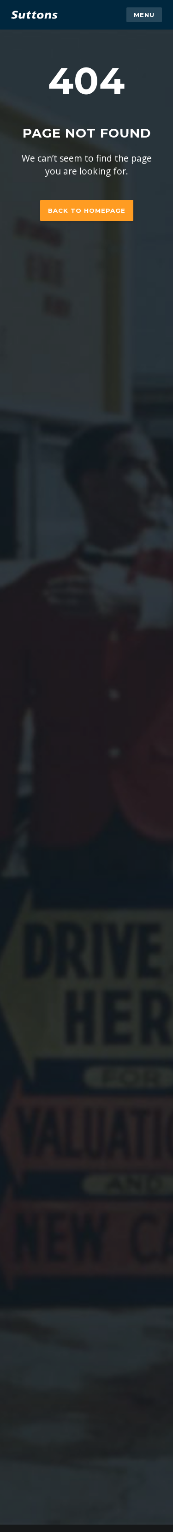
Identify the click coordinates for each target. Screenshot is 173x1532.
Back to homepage (86, 210)
